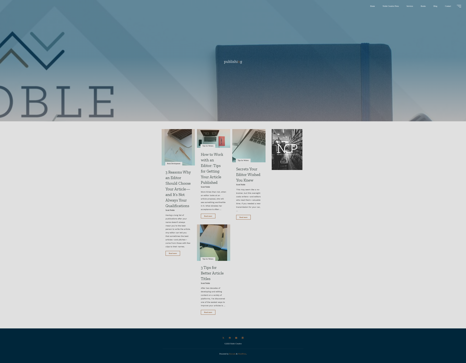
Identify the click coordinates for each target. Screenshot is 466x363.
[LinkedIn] (242, 338)
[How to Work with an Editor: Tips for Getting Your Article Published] (213, 138)
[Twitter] (223, 338)
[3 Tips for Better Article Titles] (213, 242)
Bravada (232, 354)
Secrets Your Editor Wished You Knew (248, 174)
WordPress (242, 354)
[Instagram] (236, 338)
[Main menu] (459, 6)
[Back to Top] (456, 353)
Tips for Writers (207, 146)
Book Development (173, 164)
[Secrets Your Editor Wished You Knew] (249, 145)
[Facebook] (230, 338)
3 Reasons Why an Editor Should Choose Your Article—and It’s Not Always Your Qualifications (178, 189)
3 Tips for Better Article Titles (212, 273)
